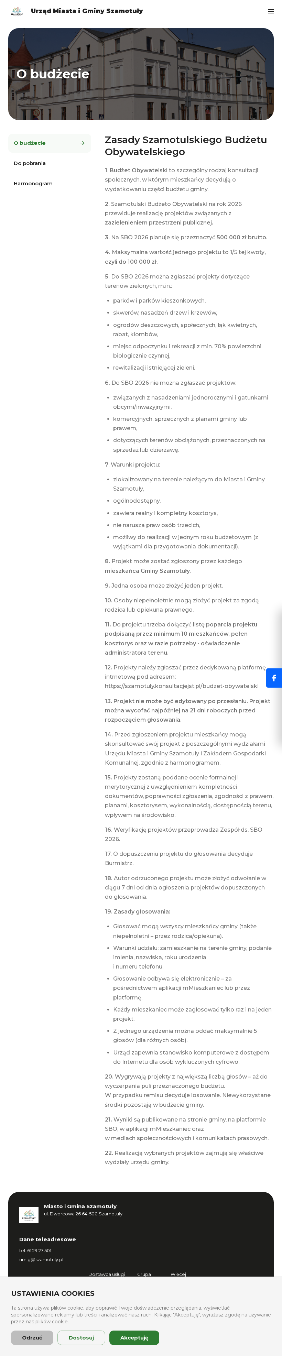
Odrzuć (32, 1337)
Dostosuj (81, 1337)
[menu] (271, 11)
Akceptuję (134, 1337)
